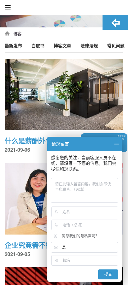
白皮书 (37, 46)
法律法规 (89, 46)
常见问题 (116, 46)
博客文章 (62, 46)
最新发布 (13, 46)
